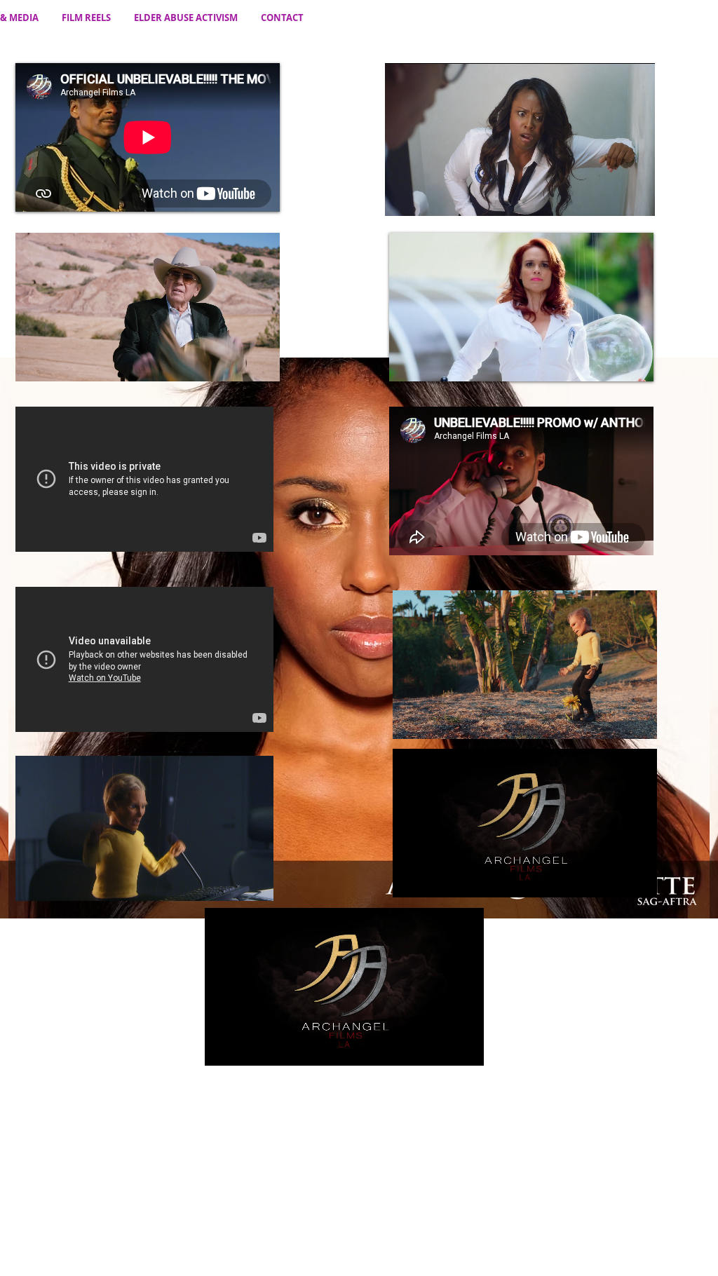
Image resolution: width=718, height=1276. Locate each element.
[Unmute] (57, 362)
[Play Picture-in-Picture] (237, 362)
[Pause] (34, 362)
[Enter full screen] (261, 362)
